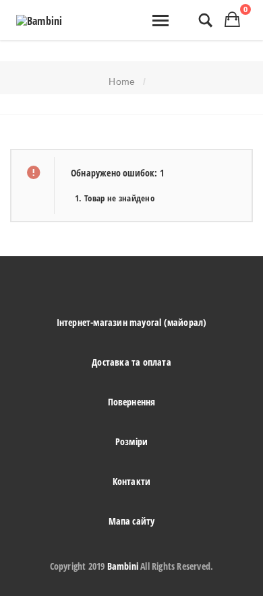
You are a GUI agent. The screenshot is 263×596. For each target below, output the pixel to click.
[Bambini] (39, 21)
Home (122, 81)
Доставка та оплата (131, 362)
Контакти (132, 481)
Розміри (131, 441)
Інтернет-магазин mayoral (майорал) (132, 322)
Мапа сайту (132, 521)
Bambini (122, 566)
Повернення (132, 401)
